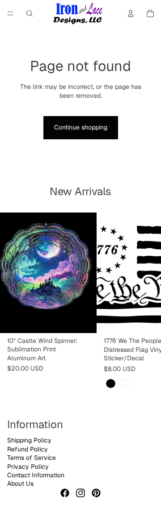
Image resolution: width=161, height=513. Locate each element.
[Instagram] (80, 493)
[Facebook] (64, 493)
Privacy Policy (28, 467)
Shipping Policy (29, 440)
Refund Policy (27, 449)
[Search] (29, 13)
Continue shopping (80, 127)
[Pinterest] (96, 493)
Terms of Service (31, 458)
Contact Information (35, 475)
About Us (20, 484)
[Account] (130, 13)
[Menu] (10, 13)
